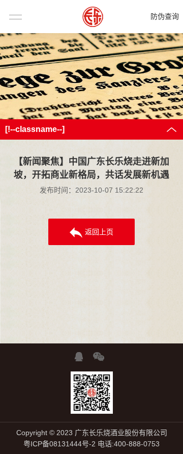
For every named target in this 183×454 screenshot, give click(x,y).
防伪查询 (164, 16)
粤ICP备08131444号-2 (59, 444)
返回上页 (99, 232)
